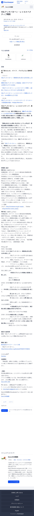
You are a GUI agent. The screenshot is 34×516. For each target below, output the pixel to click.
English (17, 510)
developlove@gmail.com (10, 389)
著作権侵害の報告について (17, 507)
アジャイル (19, 459)
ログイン (4, 410)
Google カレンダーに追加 (9, 21)
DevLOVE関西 (9, 7)
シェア (4, 401)
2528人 (10, 459)
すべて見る (30, 50)
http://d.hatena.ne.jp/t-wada (14, 206)
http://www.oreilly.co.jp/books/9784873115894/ (15, 349)
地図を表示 (6, 30)
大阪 (15, 459)
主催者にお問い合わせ (17, 492)
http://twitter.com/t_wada (10, 208)
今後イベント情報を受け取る (17, 41)
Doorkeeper (20, 513)
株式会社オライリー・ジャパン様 (10, 344)
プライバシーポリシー (17, 503)
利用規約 (17, 499)
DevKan (3, 356)
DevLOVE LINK (5, 382)
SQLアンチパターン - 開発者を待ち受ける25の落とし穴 (17, 77)
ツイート (11, 401)
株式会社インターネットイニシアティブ (14, 25)
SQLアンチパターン (10, 143)
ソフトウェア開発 (26, 459)
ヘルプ (17, 496)
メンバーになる (14, 481)
